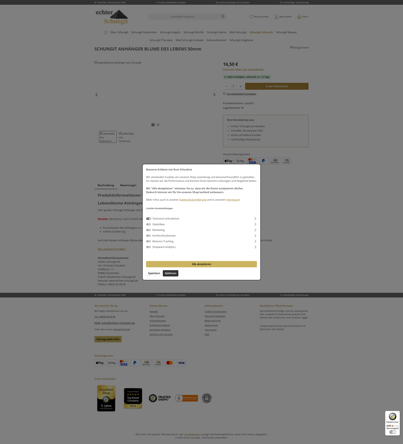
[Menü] (398, 413)
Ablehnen (170, 273)
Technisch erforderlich (165, 218)
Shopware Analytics (164, 247)
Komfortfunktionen (164, 235)
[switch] (148, 224)
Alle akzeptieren (201, 264)
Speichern (154, 273)
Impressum (233, 199)
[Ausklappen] (255, 218)
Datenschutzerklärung (192, 199)
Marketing (158, 230)
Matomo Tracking (162, 241)
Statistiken (158, 224)
